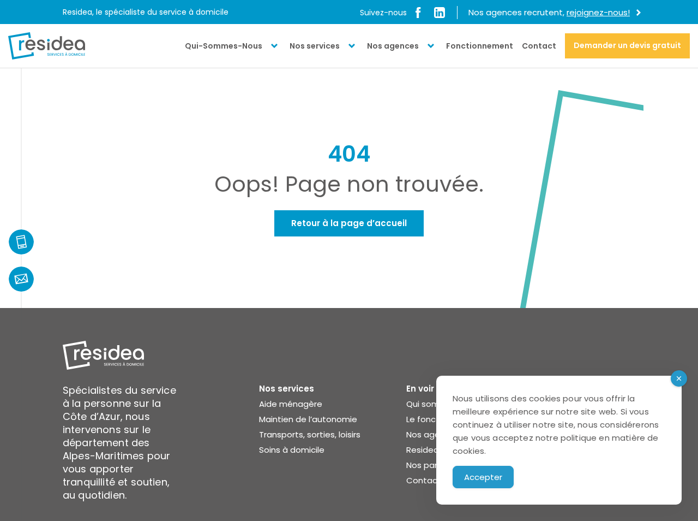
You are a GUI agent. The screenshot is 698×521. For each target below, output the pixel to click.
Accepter (483, 477)
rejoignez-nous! (598, 12)
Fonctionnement (479, 45)
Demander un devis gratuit (627, 45)
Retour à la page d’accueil (349, 223)
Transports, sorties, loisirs (309, 434)
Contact (539, 45)
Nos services (315, 45)
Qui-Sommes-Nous (223, 45)
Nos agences (393, 45)
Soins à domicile (291, 449)
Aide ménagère (290, 404)
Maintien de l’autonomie (308, 419)
